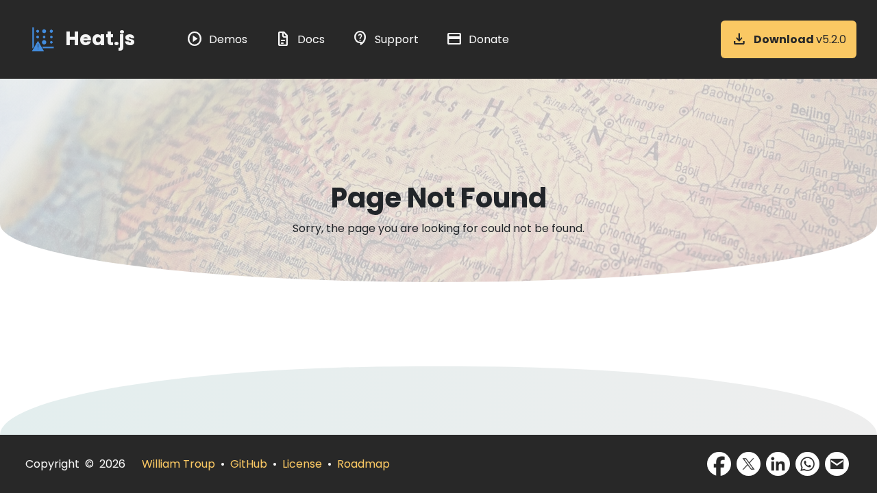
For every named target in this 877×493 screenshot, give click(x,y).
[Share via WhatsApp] (807, 464)
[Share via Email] (837, 464)
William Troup (178, 464)
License (302, 464)
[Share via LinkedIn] (778, 464)
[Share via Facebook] (719, 464)
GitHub (248, 464)
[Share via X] (748, 464)
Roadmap (363, 464)
